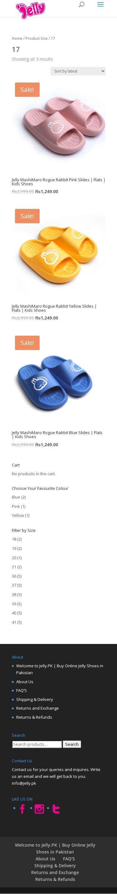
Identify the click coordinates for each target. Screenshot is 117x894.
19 (14, 548)
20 (14, 558)
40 (14, 613)
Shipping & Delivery (34, 699)
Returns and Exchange (37, 708)
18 (14, 539)
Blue (16, 497)
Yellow (18, 515)
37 (14, 585)
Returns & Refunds (34, 717)
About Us (24, 681)
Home (17, 38)
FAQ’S (21, 690)
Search (72, 744)
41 (14, 622)
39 (14, 604)
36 (14, 576)
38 (14, 594)
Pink (16, 506)
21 (14, 567)
